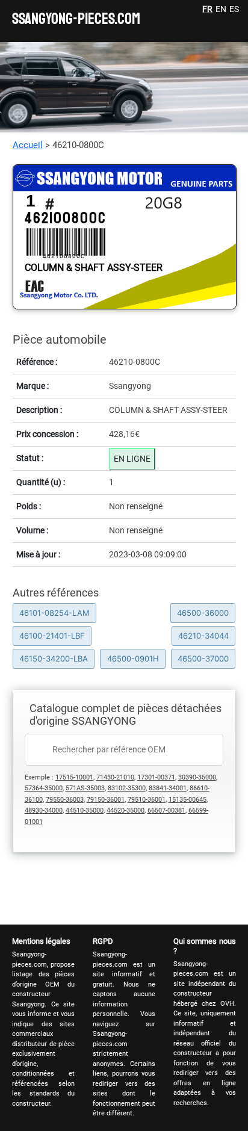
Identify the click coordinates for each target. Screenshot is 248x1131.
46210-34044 (203, 635)
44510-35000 (85, 810)
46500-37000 (203, 658)
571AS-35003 (85, 788)
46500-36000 (203, 613)
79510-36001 (147, 800)
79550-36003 (65, 800)
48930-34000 (44, 810)
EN (220, 9)
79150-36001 (106, 800)
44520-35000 (125, 810)
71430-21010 (115, 777)
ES (234, 9)
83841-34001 (168, 788)
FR (207, 9)
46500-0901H (133, 658)
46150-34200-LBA (53, 658)
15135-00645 (187, 800)
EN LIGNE (132, 458)
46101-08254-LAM (54, 613)
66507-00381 (166, 810)
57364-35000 (44, 788)
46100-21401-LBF (52, 635)
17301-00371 (156, 777)
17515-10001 (74, 777)
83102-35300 (127, 788)
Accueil (28, 145)
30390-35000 (197, 777)
